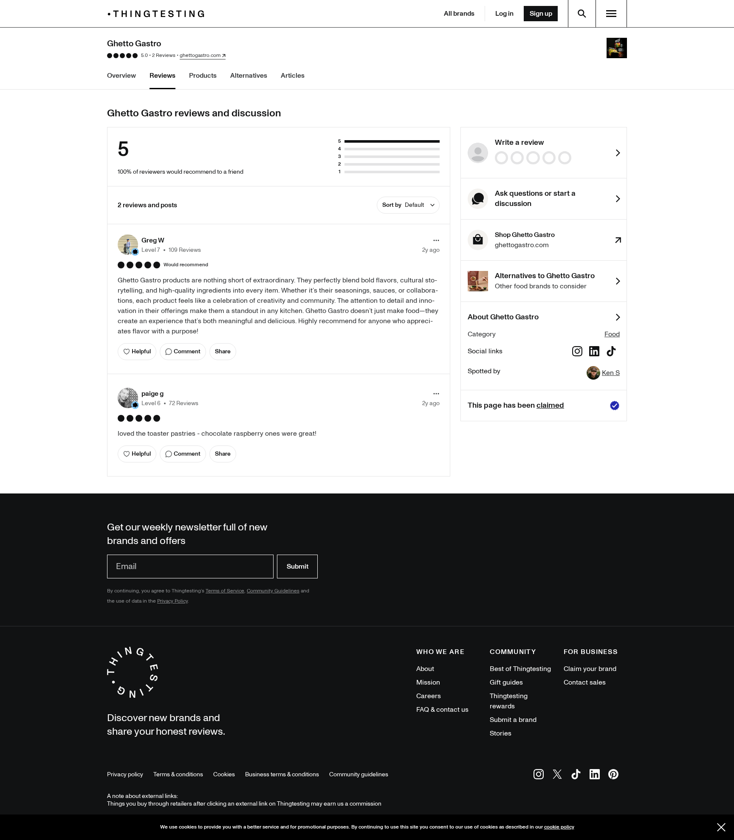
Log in (504, 13)
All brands (459, 13)
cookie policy (559, 827)
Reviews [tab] (162, 75)
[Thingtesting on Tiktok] (576, 775)
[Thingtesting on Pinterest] (613, 775)
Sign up (541, 13)
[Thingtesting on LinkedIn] (595, 775)
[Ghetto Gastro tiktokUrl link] (611, 352)
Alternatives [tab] (248, 75)
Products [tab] (203, 75)
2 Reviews (163, 55)
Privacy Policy (172, 601)
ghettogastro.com (200, 55)
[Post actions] (436, 240)
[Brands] (158, 13)
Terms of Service (225, 591)
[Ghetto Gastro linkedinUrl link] (594, 352)
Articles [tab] (293, 75)
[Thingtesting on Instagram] (539, 775)
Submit (297, 566)
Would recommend (186, 265)
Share (223, 351)
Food (612, 334)
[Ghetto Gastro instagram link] (577, 352)
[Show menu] (611, 13)
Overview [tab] (121, 75)
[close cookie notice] (721, 827)
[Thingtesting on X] (557, 775)
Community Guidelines (273, 591)
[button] (159, 244)
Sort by (403, 205)
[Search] (582, 13)
